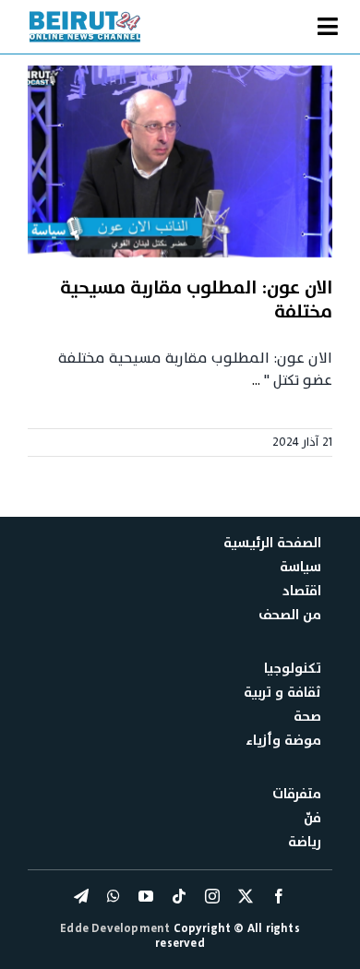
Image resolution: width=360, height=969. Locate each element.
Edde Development (116, 928)
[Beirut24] (85, 17)
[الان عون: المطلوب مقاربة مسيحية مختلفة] (180, 161)
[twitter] (245, 896)
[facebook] (278, 896)
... (256, 380)
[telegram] (81, 896)
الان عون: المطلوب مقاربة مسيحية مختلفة (196, 300)
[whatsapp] (113, 896)
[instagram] (212, 896)
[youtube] (145, 896)
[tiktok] (179, 896)
